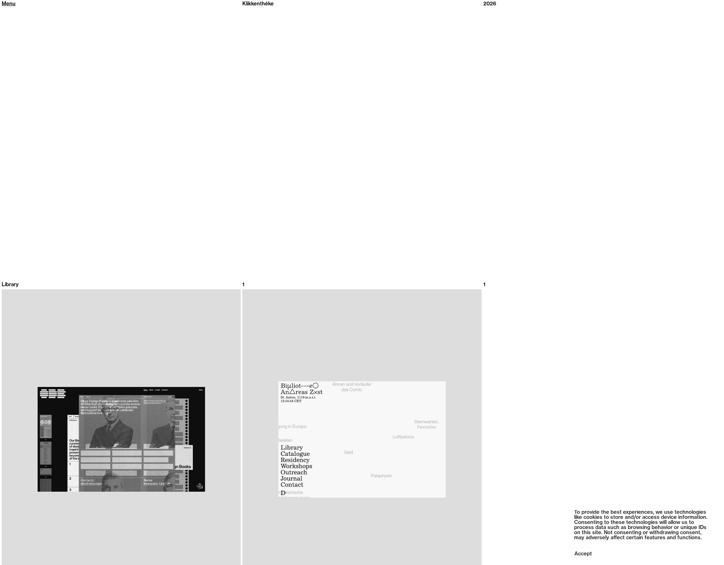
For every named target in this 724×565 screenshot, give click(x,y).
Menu (9, 4)
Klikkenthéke (258, 4)
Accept (583, 554)
